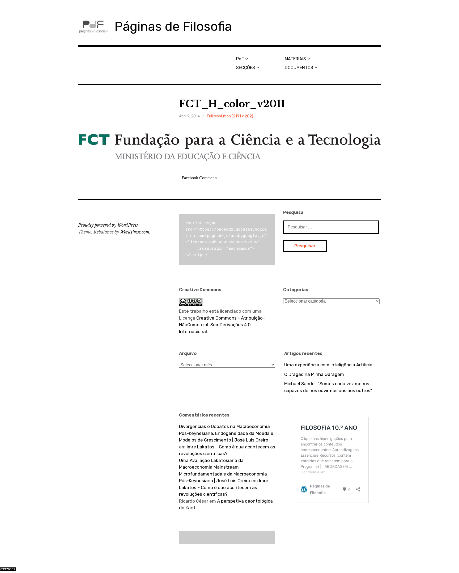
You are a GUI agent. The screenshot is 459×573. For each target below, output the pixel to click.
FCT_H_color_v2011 (232, 104)
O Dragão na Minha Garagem (314, 374)
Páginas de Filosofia (173, 26)
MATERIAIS (295, 58)
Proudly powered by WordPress (108, 225)
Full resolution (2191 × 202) (230, 116)
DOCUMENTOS (299, 67)
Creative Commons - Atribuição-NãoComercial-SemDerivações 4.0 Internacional (222, 324)
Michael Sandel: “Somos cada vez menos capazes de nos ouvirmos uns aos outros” (328, 387)
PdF (240, 58)
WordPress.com (134, 232)
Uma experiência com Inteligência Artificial (328, 364)
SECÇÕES (245, 67)
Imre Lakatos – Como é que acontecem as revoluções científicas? (223, 487)
